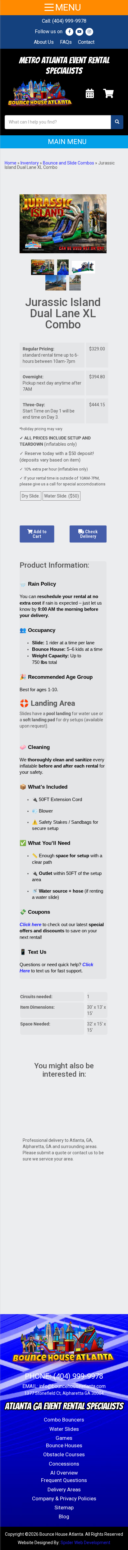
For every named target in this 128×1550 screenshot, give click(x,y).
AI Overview (64, 1473)
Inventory (30, 162)
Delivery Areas (64, 1489)
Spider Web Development (85, 1542)
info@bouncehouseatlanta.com (72, 1386)
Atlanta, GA (81, 1140)
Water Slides (64, 1429)
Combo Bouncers (64, 1420)
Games (64, 1438)
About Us (44, 42)
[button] (64, 141)
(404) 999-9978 (69, 21)
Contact (86, 42)
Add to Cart (40, 534)
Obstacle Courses (64, 1454)
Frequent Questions (64, 1480)
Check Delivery (89, 534)
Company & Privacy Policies (64, 1498)
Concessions (64, 1464)
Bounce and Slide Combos (68, 162)
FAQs (66, 42)
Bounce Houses (64, 1445)
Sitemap (64, 1507)
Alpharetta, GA (37, 1146)
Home (10, 162)
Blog (64, 1516)
